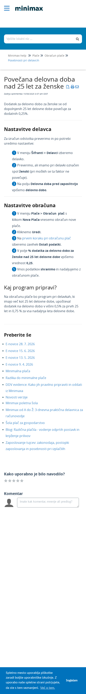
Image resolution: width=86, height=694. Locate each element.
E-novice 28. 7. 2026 (23, 344)
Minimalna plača (21, 371)
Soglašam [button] (72, 680)
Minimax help (17, 55)
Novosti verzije (20, 397)
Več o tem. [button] (47, 687)
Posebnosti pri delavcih (23, 60)
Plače (35, 55)
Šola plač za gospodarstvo (28, 423)
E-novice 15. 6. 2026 (23, 351)
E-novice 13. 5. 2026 (23, 357)
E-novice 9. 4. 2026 (22, 364)
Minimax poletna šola (25, 403)
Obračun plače (54, 55)
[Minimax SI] (28, 5)
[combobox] (39, 38)
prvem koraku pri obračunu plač (46, 238)
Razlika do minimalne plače (29, 378)
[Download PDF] (68, 86)
